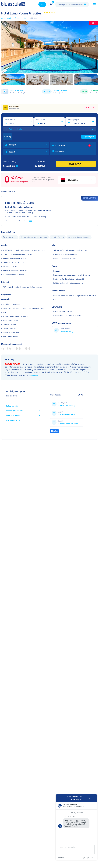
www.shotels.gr (67, 331)
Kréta (24, 18)
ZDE (30, 221)
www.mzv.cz (33, 375)
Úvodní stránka (6, 18)
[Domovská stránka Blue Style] (13, 4)
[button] (14, 91)
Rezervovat (76, 164)
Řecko (17, 18)
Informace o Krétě (13, 415)
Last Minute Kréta (13, 420)
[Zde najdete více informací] (76, 827)
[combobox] (72, 4)
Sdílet (55, 431)
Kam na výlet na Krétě (14, 411)
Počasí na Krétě (12, 406)
